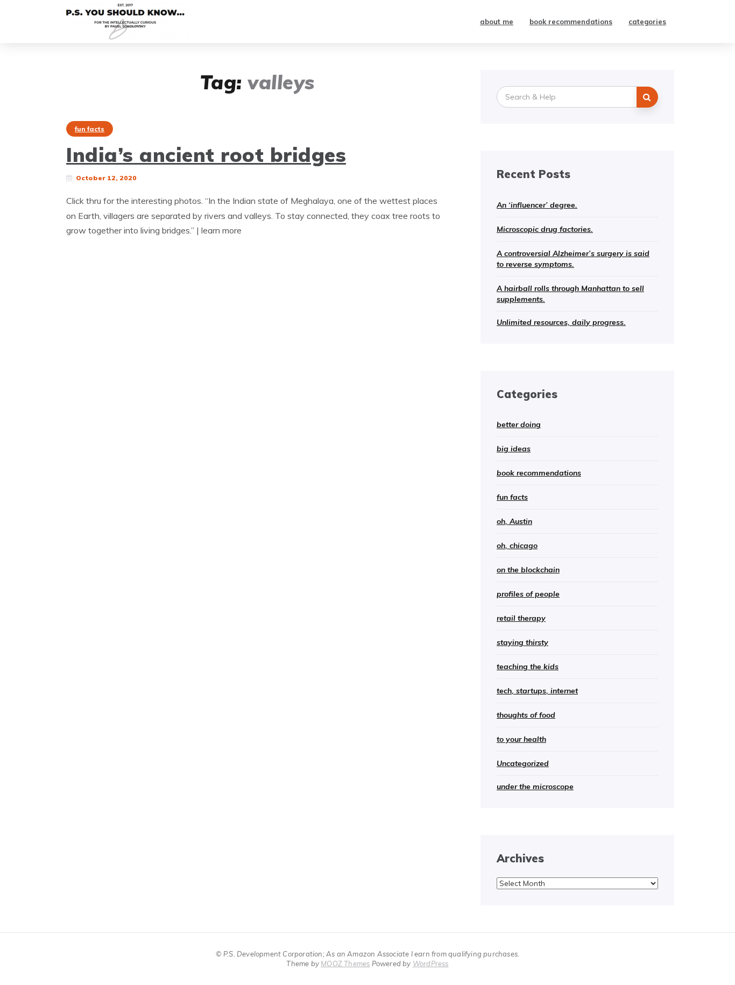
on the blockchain (528, 570)
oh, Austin (514, 521)
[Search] (647, 97)
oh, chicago (517, 545)
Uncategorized (523, 763)
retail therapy (521, 618)
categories (647, 21)
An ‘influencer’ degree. (537, 205)
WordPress (431, 963)
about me (496, 21)
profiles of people (528, 594)
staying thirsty (522, 642)
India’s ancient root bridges (206, 154)
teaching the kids (528, 666)
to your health (521, 739)
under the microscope (535, 786)
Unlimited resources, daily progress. (561, 322)
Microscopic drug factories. (545, 229)
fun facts (89, 129)
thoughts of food (526, 715)
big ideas (514, 448)
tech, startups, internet (537, 691)
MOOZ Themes (345, 963)
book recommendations (570, 21)
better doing (519, 424)
